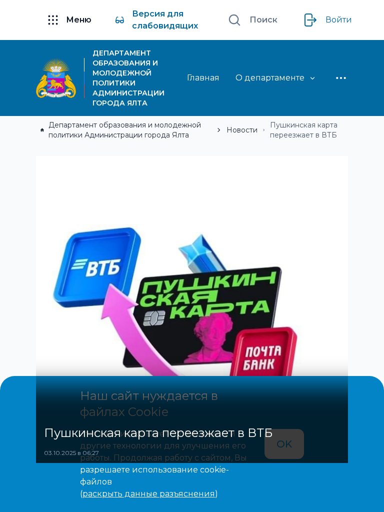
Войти (339, 19)
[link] (125, 130)
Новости (242, 130)
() (149, 493)
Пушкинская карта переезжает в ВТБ (304, 130)
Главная (203, 77)
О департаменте (270, 77)
